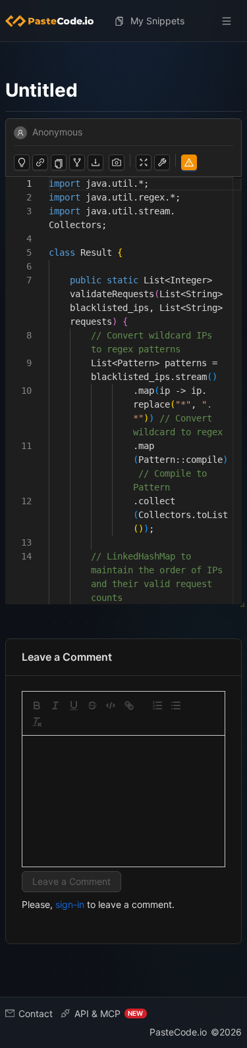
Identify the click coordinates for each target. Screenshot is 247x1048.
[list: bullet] (176, 705)
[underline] (74, 705)
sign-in (69, 904)
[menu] (123, 21)
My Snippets (157, 20)
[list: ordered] (157, 705)
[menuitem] (54, 21)
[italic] (55, 705)
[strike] (92, 705)
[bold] (37, 705)
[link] (129, 705)
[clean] (37, 722)
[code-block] (110, 705)
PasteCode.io (178, 1031)
